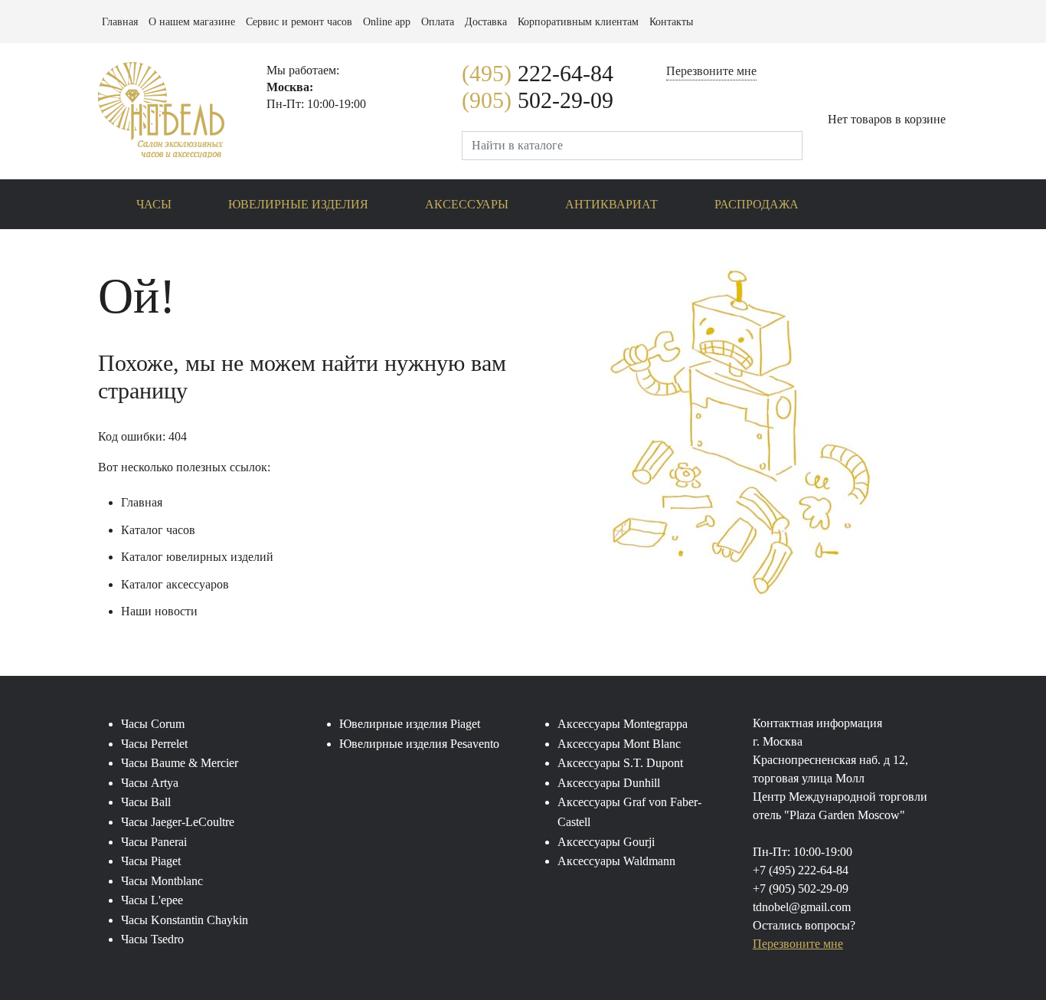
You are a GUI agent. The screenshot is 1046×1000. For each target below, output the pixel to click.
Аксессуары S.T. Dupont (620, 762)
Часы (154, 204)
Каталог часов (158, 529)
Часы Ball (146, 801)
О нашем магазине (192, 22)
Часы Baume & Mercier (179, 762)
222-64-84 (537, 73)
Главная (120, 22)
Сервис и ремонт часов (299, 22)
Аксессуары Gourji (606, 841)
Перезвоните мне (711, 71)
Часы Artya (149, 782)
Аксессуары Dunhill (608, 782)
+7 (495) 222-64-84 (800, 870)
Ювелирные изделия (298, 204)
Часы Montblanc (162, 880)
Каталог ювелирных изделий (197, 556)
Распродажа (756, 204)
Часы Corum (153, 723)
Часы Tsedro (152, 939)
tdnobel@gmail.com (802, 906)
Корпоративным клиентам (578, 22)
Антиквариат (611, 204)
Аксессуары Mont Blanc (619, 743)
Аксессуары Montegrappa (622, 723)
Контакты (671, 22)
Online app (386, 22)
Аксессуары (466, 204)
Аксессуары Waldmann (616, 860)
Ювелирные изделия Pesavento (419, 743)
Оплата (437, 22)
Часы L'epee (152, 900)
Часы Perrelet (154, 743)
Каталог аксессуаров (175, 584)
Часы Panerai (154, 841)
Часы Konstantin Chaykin (184, 919)
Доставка (486, 22)
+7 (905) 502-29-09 (800, 888)
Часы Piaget (151, 860)
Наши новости (159, 611)
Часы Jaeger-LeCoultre (177, 821)
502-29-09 (537, 100)
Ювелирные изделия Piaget (409, 723)
